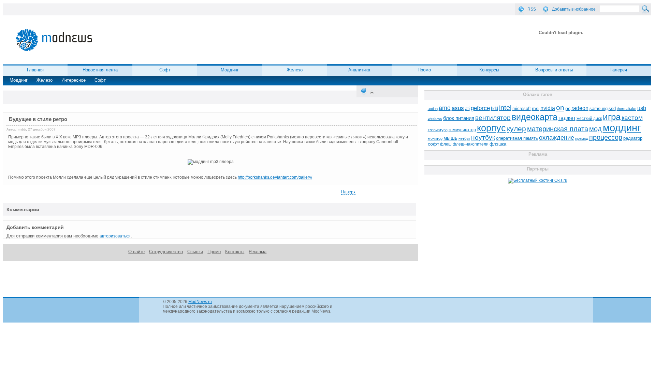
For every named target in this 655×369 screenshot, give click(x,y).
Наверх (348, 192)
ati (467, 108)
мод (595, 129)
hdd (494, 108)
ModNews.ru (200, 301)
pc (567, 108)
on (560, 108)
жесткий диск (589, 118)
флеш (446, 144)
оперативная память (517, 138)
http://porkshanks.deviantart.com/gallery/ (275, 177)
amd (445, 108)
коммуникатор (462, 129)
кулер (516, 129)
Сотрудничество (166, 251)
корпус (491, 128)
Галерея (618, 69)
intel (505, 107)
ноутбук (483, 137)
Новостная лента (100, 69)
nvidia (547, 108)
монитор (435, 138)
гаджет (567, 118)
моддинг (622, 127)
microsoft (521, 108)
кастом (632, 117)
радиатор (632, 138)
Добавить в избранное (574, 9)
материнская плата (557, 129)
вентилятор (493, 117)
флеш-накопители (471, 144)
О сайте (136, 251)
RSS (531, 9)
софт (433, 144)
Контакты (234, 251)
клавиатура (438, 130)
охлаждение (556, 137)
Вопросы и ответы (554, 69)
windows (435, 119)
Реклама (257, 251)
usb (641, 108)
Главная (35, 69)
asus (458, 108)
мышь (450, 138)
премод (581, 138)
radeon (579, 108)
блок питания (458, 118)
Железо (45, 80)
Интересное (73, 80)
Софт (100, 80)
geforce (480, 108)
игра (612, 117)
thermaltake (626, 109)
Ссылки (195, 251)
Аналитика (359, 69)
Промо (424, 69)
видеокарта (534, 117)
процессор (605, 137)
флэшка (498, 144)
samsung (599, 108)
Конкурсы (489, 69)
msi (535, 108)
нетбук (464, 138)
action (433, 109)
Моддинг (19, 80)
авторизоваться (115, 236)
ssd (612, 108)
